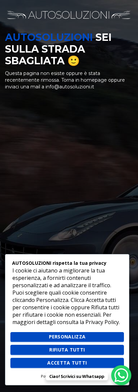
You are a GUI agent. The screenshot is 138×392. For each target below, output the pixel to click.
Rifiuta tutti (67, 349)
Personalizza (67, 336)
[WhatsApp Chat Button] (121, 375)
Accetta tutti (67, 363)
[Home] (69, 14)
